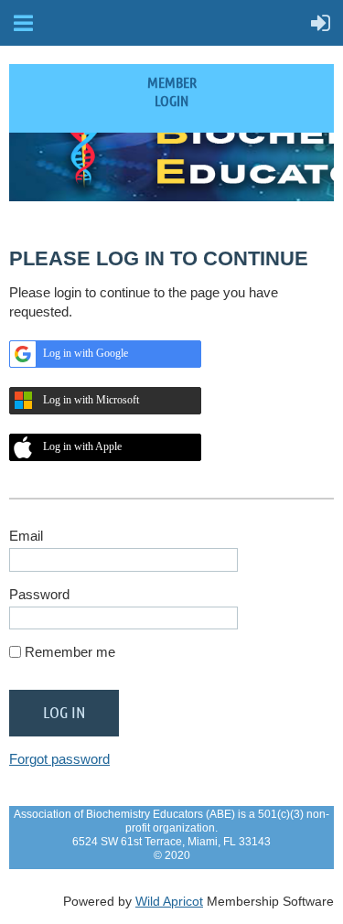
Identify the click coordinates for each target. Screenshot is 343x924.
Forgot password (59, 759)
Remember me (70, 652)
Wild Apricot (169, 901)
